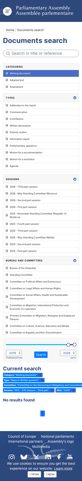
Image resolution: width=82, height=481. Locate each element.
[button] (74, 97)
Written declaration (20, 125)
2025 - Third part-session (24, 230)
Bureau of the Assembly (23, 268)
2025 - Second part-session (25, 244)
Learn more (63, 468)
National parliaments (57, 436)
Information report (19, 138)
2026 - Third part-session (24, 186)
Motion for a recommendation (26, 152)
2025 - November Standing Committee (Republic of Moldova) (38, 215)
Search (41, 354)
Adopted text (17, 80)
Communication (18, 112)
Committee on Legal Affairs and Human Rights (35, 288)
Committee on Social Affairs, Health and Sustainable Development (39, 296)
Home (10, 30)
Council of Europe (22, 436)
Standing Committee (21, 274)
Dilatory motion (18, 132)
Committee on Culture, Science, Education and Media (39, 325)
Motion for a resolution (22, 159)
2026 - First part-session (23, 206)
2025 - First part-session (23, 250)
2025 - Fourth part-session (24, 223)
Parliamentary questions (23, 145)
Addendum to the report (23, 105)
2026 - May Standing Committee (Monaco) (33, 193)
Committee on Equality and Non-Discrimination (36, 332)
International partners (25, 441)
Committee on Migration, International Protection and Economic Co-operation (39, 307)
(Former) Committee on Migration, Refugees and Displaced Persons (42, 317)
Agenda (14, 166)
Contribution (16, 118)
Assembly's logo (61, 441)
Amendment (16, 86)
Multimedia (41, 447)
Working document (20, 73)
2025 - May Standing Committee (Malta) (32, 237)
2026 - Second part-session (25, 200)
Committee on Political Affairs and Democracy (35, 281)
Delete (39, 375)
